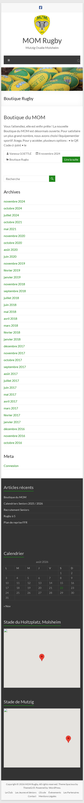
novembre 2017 (14, 353)
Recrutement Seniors (16, 509)
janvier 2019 (12, 277)
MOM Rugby (42, 40)
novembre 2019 (14, 263)
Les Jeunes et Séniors (25, 792)
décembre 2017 (14, 346)
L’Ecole (42, 792)
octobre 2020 (13, 242)
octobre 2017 (13, 360)
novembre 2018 (14, 284)
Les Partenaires (71, 792)
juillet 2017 (11, 380)
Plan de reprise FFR (15, 522)
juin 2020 (10, 256)
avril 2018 (10, 318)
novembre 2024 (14, 201)
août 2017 (11, 373)
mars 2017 (11, 408)
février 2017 (12, 415)
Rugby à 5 (9, 516)
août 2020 (11, 249)
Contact (32, 796)
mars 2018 (11, 325)
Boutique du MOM (24, 117)
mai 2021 (10, 229)
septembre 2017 (15, 367)
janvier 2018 (12, 339)
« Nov (7, 606)
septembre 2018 (15, 291)
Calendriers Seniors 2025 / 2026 (23, 503)
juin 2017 (10, 387)
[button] (42, 657)
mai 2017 (10, 394)
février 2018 (12, 332)
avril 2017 (10, 401)
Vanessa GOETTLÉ (20, 153)
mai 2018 (10, 311)
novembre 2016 (14, 436)
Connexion (11, 465)
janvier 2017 (12, 422)
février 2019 (12, 270)
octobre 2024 (13, 208)
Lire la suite (71, 159)
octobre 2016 (13, 442)
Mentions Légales (47, 796)
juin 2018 (10, 305)
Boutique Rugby (19, 159)
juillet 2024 (11, 215)
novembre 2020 (14, 236)
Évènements (54, 792)
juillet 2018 (11, 298)
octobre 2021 (13, 222)
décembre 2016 (14, 429)
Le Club (9, 792)
